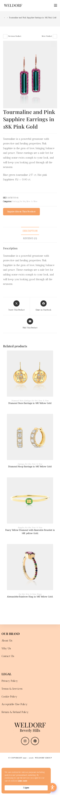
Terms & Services (12, 688)
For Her (23, 201)
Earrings (15, 201)
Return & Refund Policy (15, 712)
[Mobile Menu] (54, 5)
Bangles (21, 527)
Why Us (6, 648)
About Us (7, 640)
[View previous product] (5, 36)
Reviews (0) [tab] (30, 238)
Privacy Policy (10, 680)
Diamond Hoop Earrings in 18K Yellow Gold (30, 466)
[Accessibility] (52, 787)
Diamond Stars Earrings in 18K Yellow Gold (30, 403)
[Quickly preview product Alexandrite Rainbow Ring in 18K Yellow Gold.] (56, 549)
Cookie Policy (9, 696)
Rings (39, 594)
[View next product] (55, 36)
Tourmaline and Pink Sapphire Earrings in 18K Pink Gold (32, 17)
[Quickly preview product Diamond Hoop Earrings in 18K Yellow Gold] (56, 419)
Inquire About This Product (21, 211)
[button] (53, 44)
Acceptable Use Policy (15, 704)
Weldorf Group (43, 758)
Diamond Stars (17, 401)
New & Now (32, 201)
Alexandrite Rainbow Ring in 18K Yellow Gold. (30, 596)
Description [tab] (30, 230)
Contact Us (8, 656)
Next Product (47, 36)
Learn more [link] (22, 781)
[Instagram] (25, 741)
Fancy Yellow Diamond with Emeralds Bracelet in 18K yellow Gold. (30, 532)
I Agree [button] (26, 788)
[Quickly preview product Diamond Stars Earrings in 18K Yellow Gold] (56, 356)
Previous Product (14, 36)
